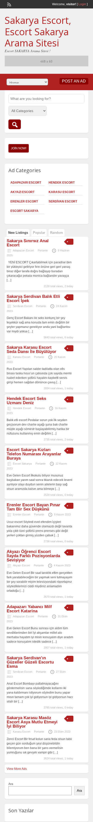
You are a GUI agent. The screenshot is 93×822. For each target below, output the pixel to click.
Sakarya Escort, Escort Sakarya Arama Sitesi (38, 31)
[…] (9, 280)
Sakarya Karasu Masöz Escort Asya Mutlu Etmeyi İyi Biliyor (32, 722)
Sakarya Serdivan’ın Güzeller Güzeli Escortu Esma (30, 662)
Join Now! (18, 148)
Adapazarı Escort (25, 182)
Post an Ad (74, 81)
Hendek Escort (62, 182)
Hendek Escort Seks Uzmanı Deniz (26, 400)
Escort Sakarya (24, 211)
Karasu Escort (62, 192)
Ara (10, 784)
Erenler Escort (24, 201)
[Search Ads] (14, 124)
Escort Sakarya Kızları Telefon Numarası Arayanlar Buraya (34, 454)
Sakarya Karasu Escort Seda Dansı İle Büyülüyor (31, 349)
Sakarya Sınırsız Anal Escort (28, 242)
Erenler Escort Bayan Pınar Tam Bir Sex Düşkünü (33, 507)
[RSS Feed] (9, 4)
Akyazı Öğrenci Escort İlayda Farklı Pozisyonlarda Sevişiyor (33, 555)
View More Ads (17, 769)
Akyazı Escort (22, 192)
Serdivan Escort (63, 201)
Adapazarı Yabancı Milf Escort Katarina (29, 608)
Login (82, 4)
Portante (43, 250)
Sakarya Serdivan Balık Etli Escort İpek (33, 298)
